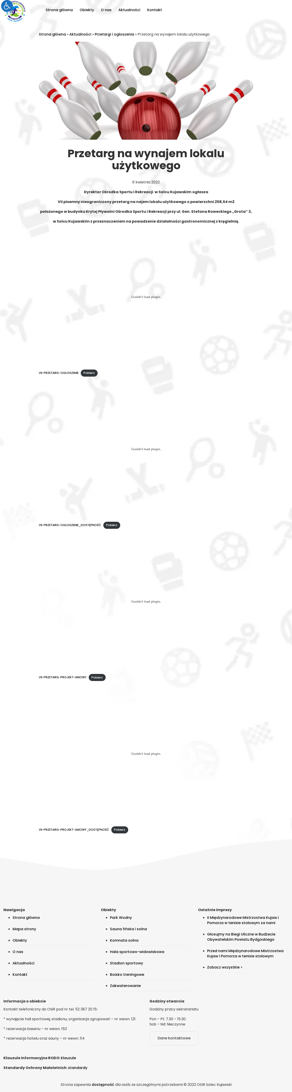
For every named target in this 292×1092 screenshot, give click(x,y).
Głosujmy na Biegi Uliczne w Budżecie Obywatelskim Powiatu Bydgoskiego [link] (241, 937)
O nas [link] (106, 10)
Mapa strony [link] (24, 929)
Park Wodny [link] (121, 917)
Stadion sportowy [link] (126, 963)
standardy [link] (77, 1067)
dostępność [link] (103, 1084)
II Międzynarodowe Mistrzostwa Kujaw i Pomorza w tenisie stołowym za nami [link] (243, 920)
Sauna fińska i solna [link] (128, 929)
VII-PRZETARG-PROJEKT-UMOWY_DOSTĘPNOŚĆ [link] (74, 830)
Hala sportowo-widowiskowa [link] (137, 951)
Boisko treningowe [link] (127, 974)
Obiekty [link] (87, 10)
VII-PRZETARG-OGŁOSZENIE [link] (58, 373)
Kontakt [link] (154, 10)
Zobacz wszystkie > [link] (224, 967)
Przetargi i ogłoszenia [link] (114, 34)
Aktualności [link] (129, 10)
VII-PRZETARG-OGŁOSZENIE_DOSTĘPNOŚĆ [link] (70, 525)
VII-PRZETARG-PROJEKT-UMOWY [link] (62, 677)
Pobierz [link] (89, 373)
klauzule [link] (68, 1058)
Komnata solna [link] (124, 940)
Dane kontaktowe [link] (174, 1038)
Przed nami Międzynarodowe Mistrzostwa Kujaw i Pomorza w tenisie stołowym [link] (245, 953)
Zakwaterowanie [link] (125, 985)
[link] (7, 6)
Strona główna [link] (59, 10)
